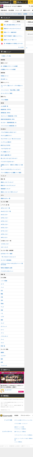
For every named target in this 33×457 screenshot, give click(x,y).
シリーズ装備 (4, 280)
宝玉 (2, 290)
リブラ (2, 316)
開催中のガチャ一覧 (5, 198)
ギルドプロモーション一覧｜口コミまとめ (11, 138)
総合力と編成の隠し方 (6, 155)
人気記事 (6, 21)
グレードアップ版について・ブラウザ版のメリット (12, 86)
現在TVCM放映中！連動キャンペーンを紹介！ (14, 36)
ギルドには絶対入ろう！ (6, 135)
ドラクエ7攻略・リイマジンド (20, 423)
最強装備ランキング (5, 188)
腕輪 (2, 293)
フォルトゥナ (4, 365)
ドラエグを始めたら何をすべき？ (8, 132)
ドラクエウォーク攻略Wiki (20, 429)
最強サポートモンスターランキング (12, 28)
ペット (2, 287)
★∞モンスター (4, 214)
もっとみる (21, 47)
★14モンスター (4, 221)
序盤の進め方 (4, 10)
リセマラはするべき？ (6, 148)
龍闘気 (2, 352)
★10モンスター (4, 234)
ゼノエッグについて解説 (6, 93)
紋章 (2, 362)
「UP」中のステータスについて (8, 257)
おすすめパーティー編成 (6, 253)
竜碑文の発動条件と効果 (6, 268)
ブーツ (2, 333)
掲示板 (18, 21)
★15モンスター (4, 218)
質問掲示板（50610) (5, 112)
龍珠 (2, 359)
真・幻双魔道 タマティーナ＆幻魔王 (9, 66)
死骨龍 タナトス (4, 76)
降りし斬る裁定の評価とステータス (12, 24)
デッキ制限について (5, 151)
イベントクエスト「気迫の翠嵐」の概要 (10, 90)
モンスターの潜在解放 (6, 260)
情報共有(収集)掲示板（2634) (7, 119)
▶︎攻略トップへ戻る (6, 56)
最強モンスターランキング (7, 182)
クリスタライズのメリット (7, 271)
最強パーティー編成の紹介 (10, 32)
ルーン (2, 329)
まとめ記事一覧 (4, 106)
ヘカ (2, 313)
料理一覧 (3, 346)
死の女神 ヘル (4, 79)
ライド (2, 342)
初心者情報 (11, 10)
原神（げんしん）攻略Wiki (20, 431)
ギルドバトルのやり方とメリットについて (11, 169)
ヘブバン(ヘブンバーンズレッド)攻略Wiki (23, 435)
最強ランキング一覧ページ (10, 39)
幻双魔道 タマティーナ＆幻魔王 (8, 69)
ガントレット (4, 326)
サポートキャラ (4, 247)
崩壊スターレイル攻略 (19, 427)
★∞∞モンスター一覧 (6, 211)
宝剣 (2, 300)
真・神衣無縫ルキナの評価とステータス (13, 43)
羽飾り (2, 303)
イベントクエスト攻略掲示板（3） (9, 125)
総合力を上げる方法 (5, 145)
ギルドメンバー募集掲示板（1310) (9, 116)
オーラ (2, 284)
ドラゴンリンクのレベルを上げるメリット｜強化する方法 (12, 264)
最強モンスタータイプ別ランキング (9, 192)
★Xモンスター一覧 (5, 208)
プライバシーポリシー (25, 415)
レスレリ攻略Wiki (18, 442)
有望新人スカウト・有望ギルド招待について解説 (12, 165)
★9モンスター (4, 237)
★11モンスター (4, 231)
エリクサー (3, 355)
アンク (2, 307)
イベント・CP (18, 10)
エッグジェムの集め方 (6, 142)
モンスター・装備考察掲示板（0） (9, 122)
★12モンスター (4, 227)
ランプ (2, 323)
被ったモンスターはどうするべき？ (9, 158)
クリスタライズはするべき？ (7, 161)
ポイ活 (10, 2)
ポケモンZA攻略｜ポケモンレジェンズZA (23, 420)
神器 (2, 310)
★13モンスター (4, 224)
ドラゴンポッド (4, 336)
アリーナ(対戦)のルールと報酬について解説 (11, 172)
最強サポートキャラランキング (8, 185)
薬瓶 (2, 320)
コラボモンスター (5, 244)
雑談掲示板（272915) (6, 109)
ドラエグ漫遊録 (4, 99)
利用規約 (16, 415)
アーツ (2, 339)
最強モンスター (27, 10)
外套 (2, 297)
